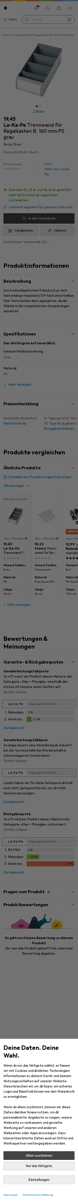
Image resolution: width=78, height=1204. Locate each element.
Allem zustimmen (39, 1155)
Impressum (10, 1195)
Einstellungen (38, 1180)
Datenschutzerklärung (38, 1195)
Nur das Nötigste (39, 1166)
